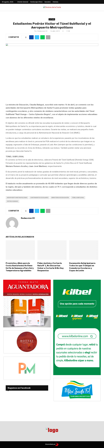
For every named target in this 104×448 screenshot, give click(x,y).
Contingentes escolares (39, 197)
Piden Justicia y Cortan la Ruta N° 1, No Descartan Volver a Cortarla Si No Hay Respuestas (50, 267)
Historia (55, 2)
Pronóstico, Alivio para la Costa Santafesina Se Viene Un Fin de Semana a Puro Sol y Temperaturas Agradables (20, 267)
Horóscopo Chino (36, 2)
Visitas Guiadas (12, 201)
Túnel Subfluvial (78, 197)
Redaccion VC (42, 31)
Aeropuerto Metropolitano (17, 197)
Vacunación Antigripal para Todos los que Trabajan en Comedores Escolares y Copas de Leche (82, 267)
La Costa (51, 19)
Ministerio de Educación (60, 197)
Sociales (48, 2)
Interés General (22, 2)
